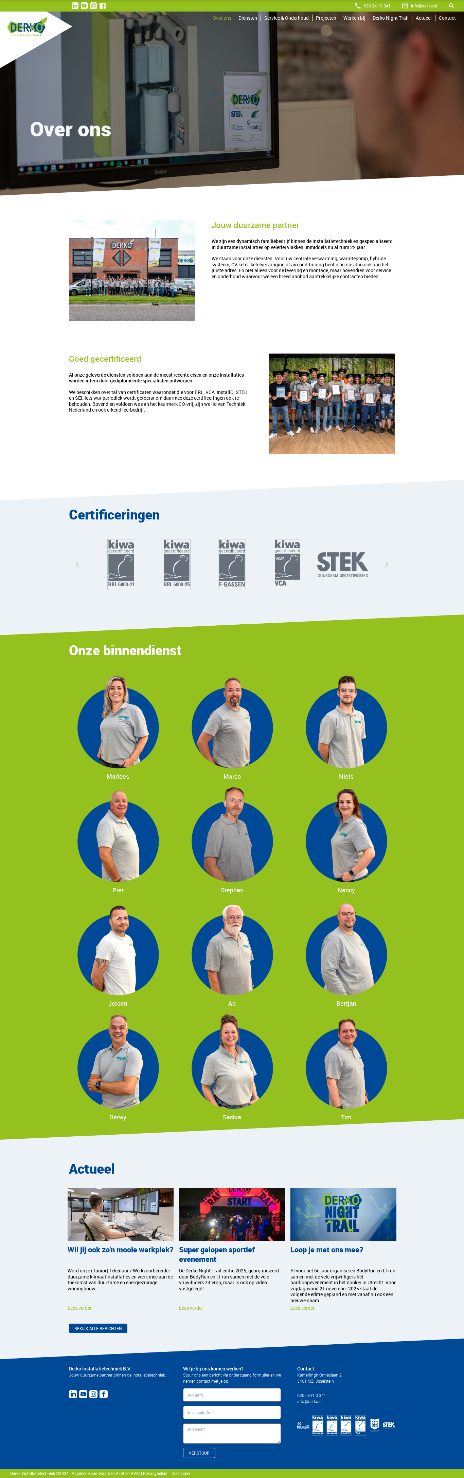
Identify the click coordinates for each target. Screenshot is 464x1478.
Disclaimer (182, 1473)
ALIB (120, 1473)
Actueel (424, 18)
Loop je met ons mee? (326, 1249)
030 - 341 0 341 (311, 1395)
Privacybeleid (156, 1473)
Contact (447, 18)
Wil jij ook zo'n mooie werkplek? (120, 1249)
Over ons (222, 18)
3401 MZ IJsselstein (315, 1381)
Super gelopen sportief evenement (217, 1254)
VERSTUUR (199, 1453)
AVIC (135, 1473)
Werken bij (354, 18)
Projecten (326, 18)
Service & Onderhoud (286, 18)
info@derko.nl (424, 6)
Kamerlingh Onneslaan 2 (319, 1375)
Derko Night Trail (391, 18)
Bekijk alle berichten (98, 1328)
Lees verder (80, 1308)
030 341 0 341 (377, 6)
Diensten (247, 18)
